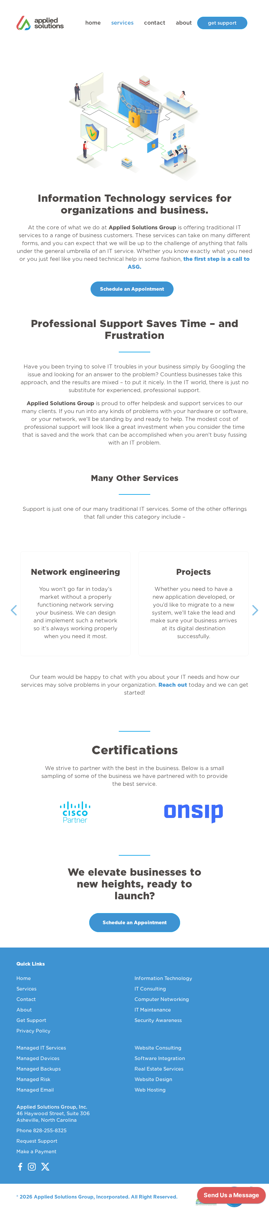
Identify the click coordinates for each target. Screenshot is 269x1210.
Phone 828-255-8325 (41, 1130)
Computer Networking (161, 999)
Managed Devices (37, 1058)
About (24, 1009)
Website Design (153, 1079)
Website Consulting (157, 1048)
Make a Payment (36, 1151)
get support (222, 23)
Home (23, 978)
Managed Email (35, 1090)
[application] (231, 1197)
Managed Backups (38, 1069)
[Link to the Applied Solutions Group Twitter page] (43, 1167)
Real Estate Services (158, 1069)
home (93, 23)
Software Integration (159, 1058)
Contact (26, 999)
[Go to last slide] (14, 610)
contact (154, 23)
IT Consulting (150, 988)
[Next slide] (255, 610)
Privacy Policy (33, 1030)
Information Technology (163, 978)
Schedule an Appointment (132, 289)
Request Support (36, 1141)
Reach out (172, 685)
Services (26, 988)
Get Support (31, 1020)
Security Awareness (158, 1020)
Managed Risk (33, 1079)
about (184, 23)
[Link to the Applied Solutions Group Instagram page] (29, 1167)
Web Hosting (150, 1090)
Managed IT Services (41, 1048)
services (122, 23)
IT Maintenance (152, 1009)
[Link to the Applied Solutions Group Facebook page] (20, 1167)
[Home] (40, 23)
